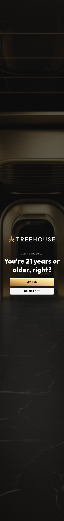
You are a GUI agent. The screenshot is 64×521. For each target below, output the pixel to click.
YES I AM (32, 282)
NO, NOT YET (32, 291)
